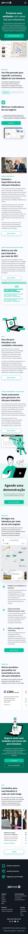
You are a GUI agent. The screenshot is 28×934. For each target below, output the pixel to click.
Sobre (3, 896)
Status (22, 915)
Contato (4, 899)
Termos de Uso (20, 931)
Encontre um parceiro (7, 909)
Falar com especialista (14, 765)
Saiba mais (11, 123)
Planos (3, 898)
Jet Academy (18, 898)
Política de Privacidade (10, 931)
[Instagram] (12, 921)
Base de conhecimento (20, 896)
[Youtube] (15, 921)
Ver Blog (14, 852)
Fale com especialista (14, 36)
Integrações (23, 911)
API (21, 913)
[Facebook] (9, 921)
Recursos (22, 909)
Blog (3, 903)
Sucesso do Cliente (20, 899)
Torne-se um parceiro (7, 911)
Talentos (4, 901)
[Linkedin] (18, 921)
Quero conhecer (11, 233)
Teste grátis (14, 760)
